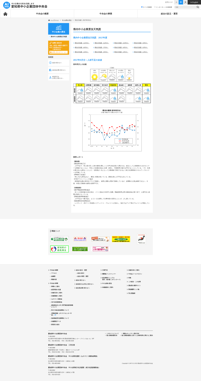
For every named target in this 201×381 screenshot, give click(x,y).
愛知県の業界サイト (134, 285)
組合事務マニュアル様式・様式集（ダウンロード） (111, 278)
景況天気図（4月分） (82, 52)
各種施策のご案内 (107, 287)
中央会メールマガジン (135, 274)
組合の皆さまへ (57, 63)
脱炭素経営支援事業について (60, 318)
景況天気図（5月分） (141, 47)
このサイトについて (112, 333)
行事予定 (105, 270)
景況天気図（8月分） (82, 47)
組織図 (53, 276)
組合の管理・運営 (82, 276)
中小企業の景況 (67, 20)
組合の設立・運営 (169, 13)
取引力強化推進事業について (60, 310)
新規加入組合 (55, 324)
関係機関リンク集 (133, 289)
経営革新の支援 (56, 289)
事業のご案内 (55, 286)
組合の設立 (80, 273)
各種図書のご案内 (56, 296)
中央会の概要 (42, 13)
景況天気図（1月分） (141, 52)
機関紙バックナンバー (109, 274)
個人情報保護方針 (111, 335)
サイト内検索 (147, 7)
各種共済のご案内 (56, 293)
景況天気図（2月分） (121, 52)
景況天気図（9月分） (141, 43)
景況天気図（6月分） (121, 47)
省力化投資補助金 (56, 302)
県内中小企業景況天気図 (59, 36)
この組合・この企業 (134, 281)
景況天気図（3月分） (102, 52)
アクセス (54, 273)
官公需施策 (131, 293)
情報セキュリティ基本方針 (131, 333)
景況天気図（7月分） (102, 47)
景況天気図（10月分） (121, 43)
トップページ (55, 20)
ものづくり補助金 (56, 299)
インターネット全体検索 (164, 7)
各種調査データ (56, 321)
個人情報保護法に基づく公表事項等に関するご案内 (137, 335)
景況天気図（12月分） (82, 43)
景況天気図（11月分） (102, 43)
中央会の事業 (106, 13)
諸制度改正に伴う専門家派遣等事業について (62, 306)
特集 (129, 278)
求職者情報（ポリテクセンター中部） (61, 314)
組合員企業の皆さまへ (59, 70)
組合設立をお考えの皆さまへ (57, 77)
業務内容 (54, 279)
